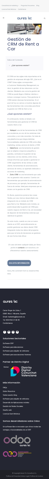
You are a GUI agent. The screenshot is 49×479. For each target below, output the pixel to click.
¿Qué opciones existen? (20, 65)
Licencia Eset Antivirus (9, 9)
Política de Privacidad (13, 476)
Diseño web (7, 410)
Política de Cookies (36, 476)
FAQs (5, 387)
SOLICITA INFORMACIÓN (19, 263)
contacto (21, 247)
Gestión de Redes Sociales (13, 406)
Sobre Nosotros (9, 391)
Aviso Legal (25, 476)
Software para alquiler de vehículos (16, 351)
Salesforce (14, 148)
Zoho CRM (14, 174)
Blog (37, 6)
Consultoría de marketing (10, 6)
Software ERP (8, 343)
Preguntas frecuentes (28, 6)
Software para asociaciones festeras (17, 355)
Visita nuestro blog (10, 395)
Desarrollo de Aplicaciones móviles (16, 402)
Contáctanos (22, 9)
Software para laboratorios (13, 347)
